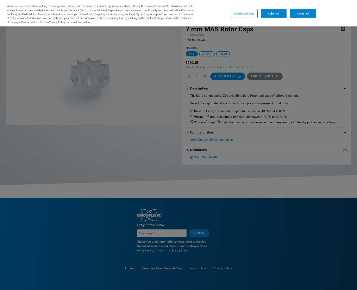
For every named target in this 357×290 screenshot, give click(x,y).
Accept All (303, 13)
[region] (178, 13)
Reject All (273, 13)
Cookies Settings (244, 13)
